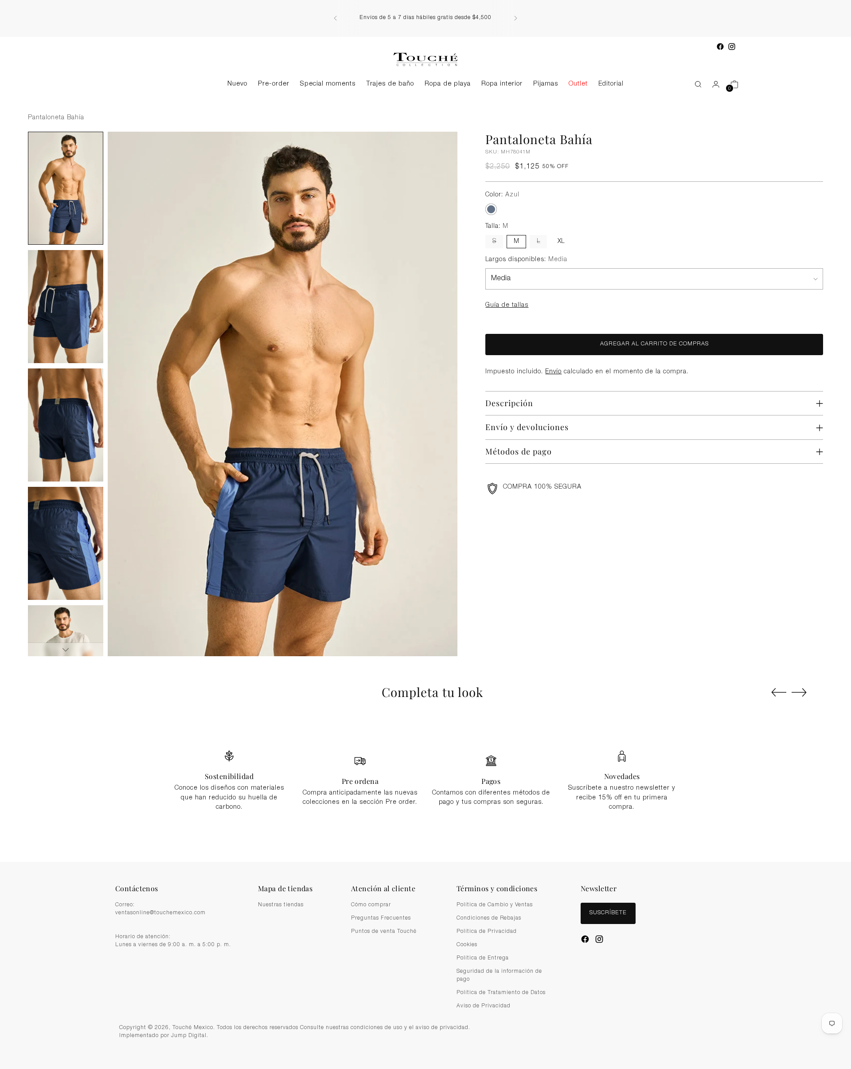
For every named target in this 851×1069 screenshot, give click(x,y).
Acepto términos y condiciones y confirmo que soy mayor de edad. (430, 563)
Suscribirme (425, 584)
